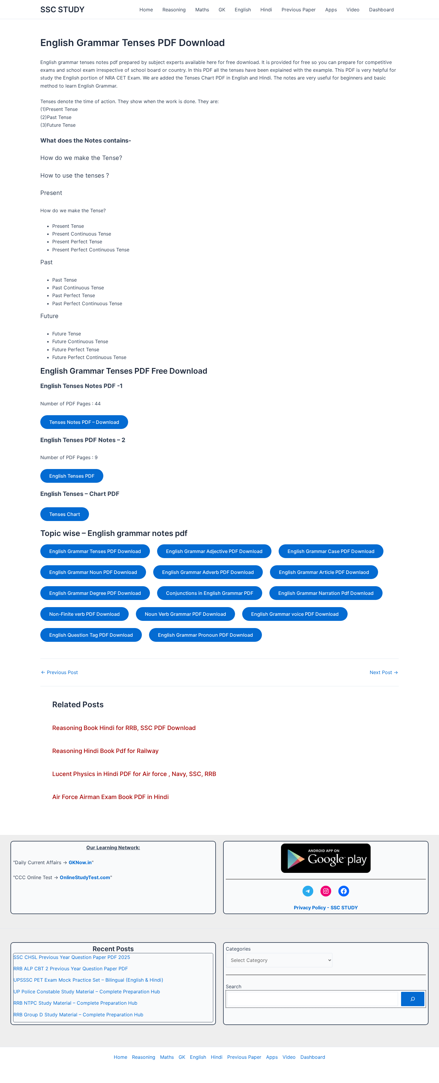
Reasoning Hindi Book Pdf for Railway (105, 750)
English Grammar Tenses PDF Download (95, 551)
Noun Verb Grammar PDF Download (185, 614)
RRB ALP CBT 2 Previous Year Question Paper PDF (70, 969)
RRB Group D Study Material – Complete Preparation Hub (78, 1015)
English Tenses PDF (71, 476)
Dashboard (381, 10)
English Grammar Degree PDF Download (95, 593)
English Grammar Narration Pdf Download (326, 593)
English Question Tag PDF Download (91, 635)
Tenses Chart (64, 514)
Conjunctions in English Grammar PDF (209, 593)
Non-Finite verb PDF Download (84, 614)
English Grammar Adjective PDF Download (214, 551)
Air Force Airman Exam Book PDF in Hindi (110, 797)
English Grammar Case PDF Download (331, 551)
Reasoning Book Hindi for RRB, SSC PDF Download (124, 727)
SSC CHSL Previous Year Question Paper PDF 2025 (71, 957)
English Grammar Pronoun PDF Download (205, 635)
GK (222, 10)
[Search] (412, 999)
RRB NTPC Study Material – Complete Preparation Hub (75, 1003)
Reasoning (174, 10)
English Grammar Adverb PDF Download (208, 572)
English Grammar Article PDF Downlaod (324, 572)
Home (146, 10)
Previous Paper (299, 10)
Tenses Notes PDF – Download (84, 422)
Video (353, 10)
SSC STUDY (62, 9)
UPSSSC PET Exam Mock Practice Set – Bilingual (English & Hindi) (88, 980)
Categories (238, 949)
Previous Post (59, 672)
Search (233, 986)
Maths (202, 10)
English (243, 10)
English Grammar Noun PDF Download (93, 572)
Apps (331, 10)
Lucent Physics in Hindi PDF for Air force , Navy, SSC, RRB (134, 774)
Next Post (384, 672)
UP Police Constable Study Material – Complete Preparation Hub (86, 992)
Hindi (266, 10)
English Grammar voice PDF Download (295, 614)
